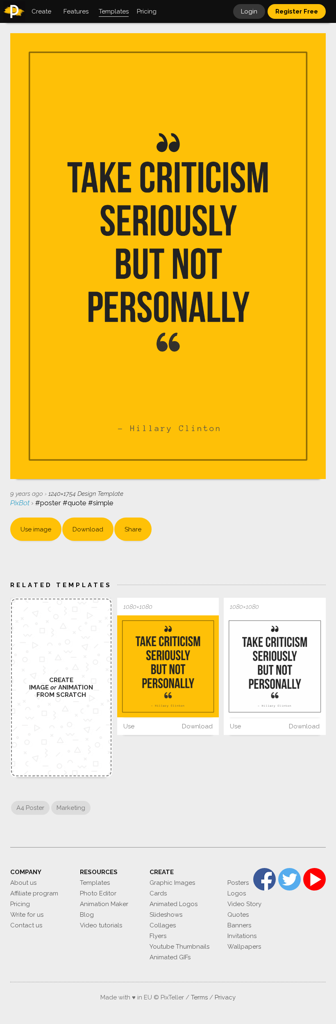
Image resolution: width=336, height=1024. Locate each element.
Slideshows (166, 914)
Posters (238, 882)
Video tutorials (101, 925)
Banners (239, 925)
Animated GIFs (170, 957)
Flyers (158, 936)
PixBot (20, 503)
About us (23, 882)
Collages (163, 925)
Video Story (244, 904)
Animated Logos (174, 904)
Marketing (71, 808)
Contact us (26, 925)
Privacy (225, 997)
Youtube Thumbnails (179, 946)
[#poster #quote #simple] (168, 666)
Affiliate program (34, 893)
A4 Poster (30, 808)
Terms (199, 997)
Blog (87, 914)
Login (249, 11)
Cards (158, 893)
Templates (95, 882)
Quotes (238, 914)
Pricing (20, 904)
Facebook (264, 879)
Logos (236, 893)
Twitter (289, 879)
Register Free (296, 11)
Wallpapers (244, 946)
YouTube (314, 879)
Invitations (242, 936)
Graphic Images (172, 882)
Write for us (26, 914)
